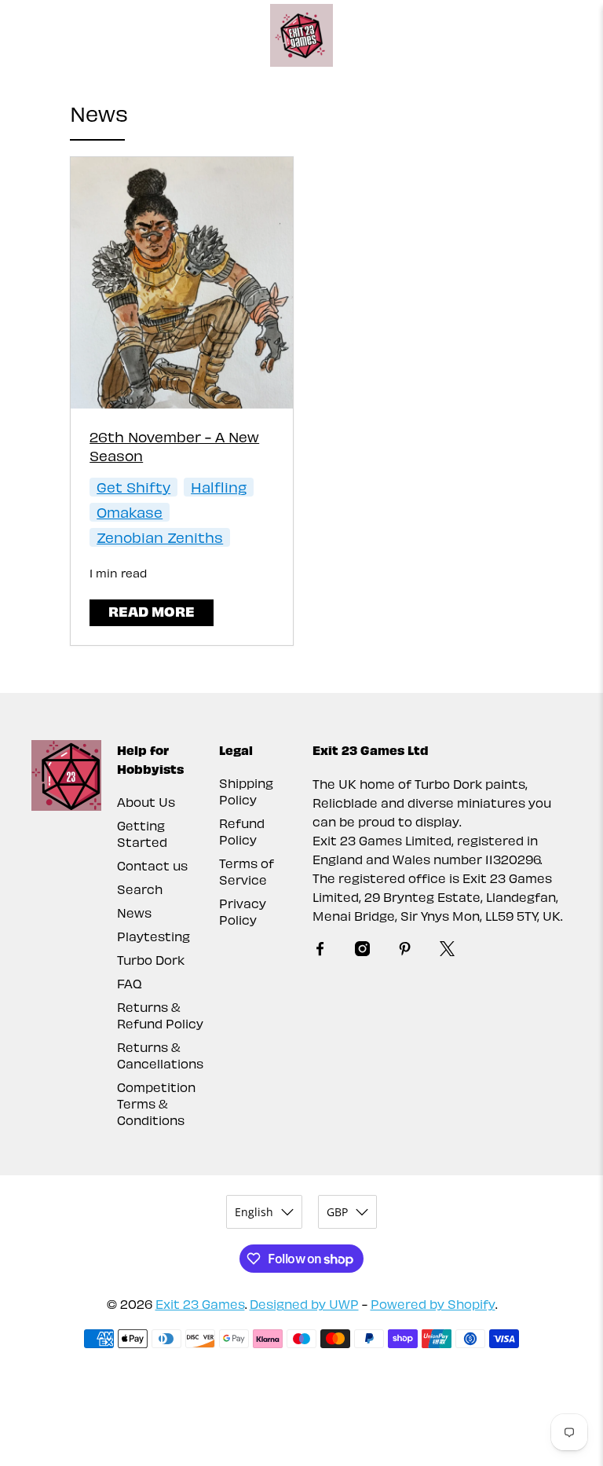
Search (140, 888)
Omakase (130, 512)
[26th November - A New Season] (182, 283)
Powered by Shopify (433, 1303)
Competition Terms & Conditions (156, 1103)
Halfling (219, 486)
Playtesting (153, 936)
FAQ (129, 983)
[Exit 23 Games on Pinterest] (404, 951)
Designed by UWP (304, 1303)
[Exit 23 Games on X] (447, 951)
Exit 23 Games (200, 1303)
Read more (151, 611)
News (134, 912)
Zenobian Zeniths (160, 537)
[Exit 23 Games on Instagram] (362, 951)
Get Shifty (133, 486)
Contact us (152, 865)
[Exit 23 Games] (301, 35)
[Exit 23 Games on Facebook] (319, 951)
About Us (146, 801)
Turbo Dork (151, 959)
